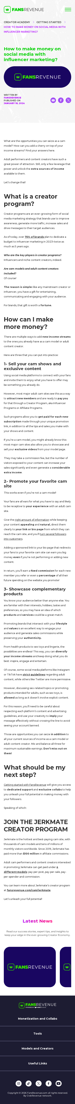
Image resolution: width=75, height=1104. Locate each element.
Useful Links (37, 1063)
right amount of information (32, 519)
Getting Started (48, 22)
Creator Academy (17, 22)
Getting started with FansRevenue (25, 784)
